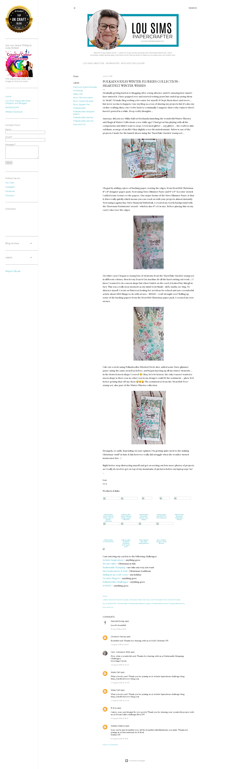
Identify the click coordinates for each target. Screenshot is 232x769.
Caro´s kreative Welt (120, 652)
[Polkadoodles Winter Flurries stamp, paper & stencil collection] (111, 498)
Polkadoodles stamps (83, 117)
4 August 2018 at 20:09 (120, 683)
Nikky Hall (77, 94)
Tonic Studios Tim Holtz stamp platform (144, 541)
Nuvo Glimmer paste (83, 97)
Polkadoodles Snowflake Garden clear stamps (143, 517)
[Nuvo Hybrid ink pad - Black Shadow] (164, 524)
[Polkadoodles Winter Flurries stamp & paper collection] (129, 498)
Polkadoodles (79, 108)
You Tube (9, 182)
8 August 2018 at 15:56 (119, 739)
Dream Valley (109, 563)
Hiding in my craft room (115, 574)
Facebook (10, 191)
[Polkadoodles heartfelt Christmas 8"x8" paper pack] (129, 524)
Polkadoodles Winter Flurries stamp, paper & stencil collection (108, 518)
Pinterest (9, 195)
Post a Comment (110, 745)
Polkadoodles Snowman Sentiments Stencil (179, 517)
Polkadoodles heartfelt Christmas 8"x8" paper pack (125, 543)
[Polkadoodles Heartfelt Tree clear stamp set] (165, 498)
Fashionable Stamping (114, 567)
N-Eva (114, 708)
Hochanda (78, 90)
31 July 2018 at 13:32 (118, 629)
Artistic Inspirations (113, 560)
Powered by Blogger (137, 761)
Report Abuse (12, 271)
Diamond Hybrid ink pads (85, 87)
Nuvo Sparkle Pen (81, 104)
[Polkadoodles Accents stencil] (111, 524)
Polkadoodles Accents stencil (108, 541)
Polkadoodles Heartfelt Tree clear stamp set (161, 516)
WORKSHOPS (112, 63)
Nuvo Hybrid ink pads (83, 101)
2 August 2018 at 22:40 (120, 665)
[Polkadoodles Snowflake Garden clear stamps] (147, 498)
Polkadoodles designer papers (139, 603)
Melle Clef (115, 672)
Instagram (10, 187)
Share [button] (76, 76)
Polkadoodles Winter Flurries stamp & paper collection (126, 517)
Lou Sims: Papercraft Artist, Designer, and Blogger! (18, 102)
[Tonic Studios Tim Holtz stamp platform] (147, 524)
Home (8, 96)
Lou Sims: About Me (93, 63)
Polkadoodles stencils (83, 121)
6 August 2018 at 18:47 (119, 718)
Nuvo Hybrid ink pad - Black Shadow (161, 541)
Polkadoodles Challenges (115, 582)
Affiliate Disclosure (133, 63)
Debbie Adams (118, 726)
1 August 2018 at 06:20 (120, 644)
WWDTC (107, 585)
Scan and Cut (79, 124)
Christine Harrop (118, 636)
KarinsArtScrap (117, 621)
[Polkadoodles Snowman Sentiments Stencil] (182, 498)
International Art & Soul (115, 571)
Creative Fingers (111, 578)
